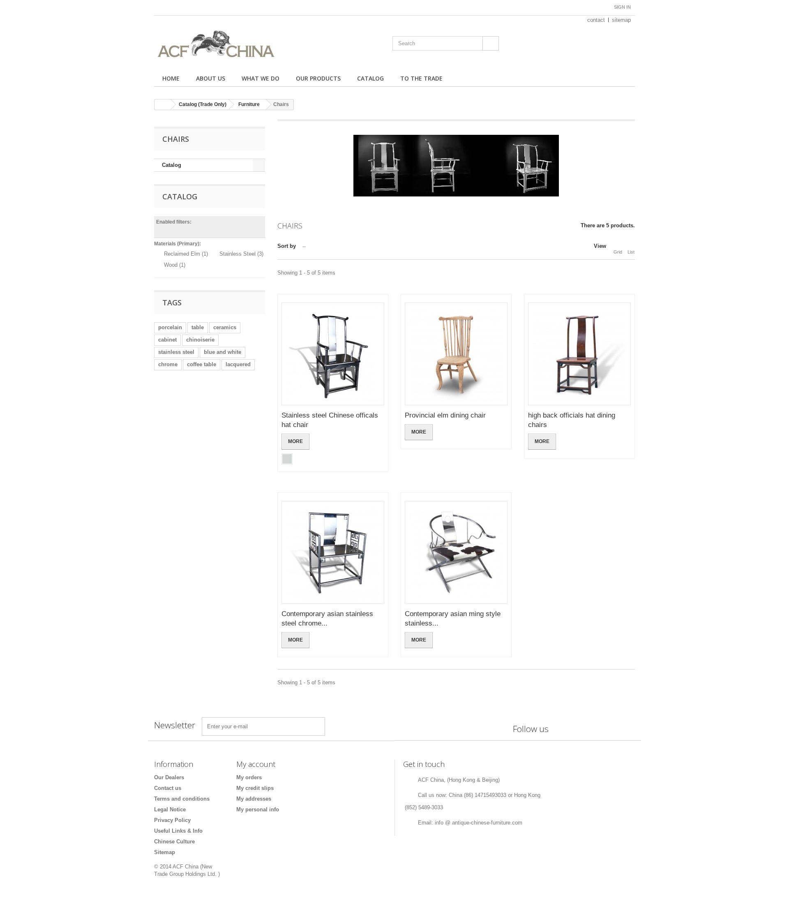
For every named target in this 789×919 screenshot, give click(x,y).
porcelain (170, 327)
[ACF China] (230, 44)
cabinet (167, 340)
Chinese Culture (174, 841)
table (197, 327)
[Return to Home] (163, 104)
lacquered (238, 364)
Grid (618, 251)
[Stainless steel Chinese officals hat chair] (333, 354)
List (631, 251)
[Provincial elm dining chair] (456, 354)
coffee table (201, 364)
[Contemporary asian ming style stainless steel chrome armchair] (456, 552)
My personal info (257, 809)
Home (171, 78)
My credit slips (255, 788)
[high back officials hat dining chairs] (579, 354)
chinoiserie (200, 340)
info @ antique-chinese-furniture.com (478, 823)
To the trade (421, 78)
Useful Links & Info (178, 831)
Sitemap (164, 852)
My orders (249, 777)
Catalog (370, 78)
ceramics (224, 327)
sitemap (621, 20)
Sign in (622, 7)
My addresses (253, 799)
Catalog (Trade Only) (202, 104)
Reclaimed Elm (186, 254)
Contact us (167, 788)
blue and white (222, 352)
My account (255, 764)
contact (596, 20)
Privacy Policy (172, 820)
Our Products (318, 78)
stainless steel (176, 352)
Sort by (286, 246)
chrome (168, 364)
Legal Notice (170, 809)
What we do (260, 78)
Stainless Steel (241, 254)
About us (210, 78)
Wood (174, 265)
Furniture (249, 104)
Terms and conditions (182, 799)
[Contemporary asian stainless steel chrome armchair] (333, 552)
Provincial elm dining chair (445, 415)
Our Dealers (169, 777)
